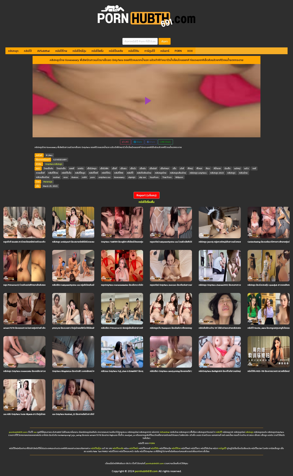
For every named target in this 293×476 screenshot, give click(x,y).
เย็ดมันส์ (153, 168)
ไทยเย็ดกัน (48, 168)
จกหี (254, 168)
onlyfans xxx (104, 177)
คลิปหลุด (13, 51)
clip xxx (142, 177)
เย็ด (174, 168)
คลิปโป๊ (28, 51)
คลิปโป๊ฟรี (93, 172)
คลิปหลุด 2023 (217, 172)
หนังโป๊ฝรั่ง (97, 51)
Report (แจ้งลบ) (146, 195)
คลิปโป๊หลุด (80, 172)
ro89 (84, 177)
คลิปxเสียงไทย (42, 177)
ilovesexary (119, 177)
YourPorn (154, 177)
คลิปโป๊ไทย (53, 172)
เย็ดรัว (133, 168)
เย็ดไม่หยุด (91, 168)
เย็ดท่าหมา (164, 168)
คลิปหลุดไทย (160, 172)
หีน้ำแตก (217, 168)
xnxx (65, 177)
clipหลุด (131, 177)
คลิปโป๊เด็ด (66, 172)
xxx (35, 432)
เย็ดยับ (143, 168)
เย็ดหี (114, 168)
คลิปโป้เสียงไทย (144, 172)
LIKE (126, 142)
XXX (190, 51)
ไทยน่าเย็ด (61, 168)
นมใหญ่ (237, 168)
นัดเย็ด (227, 168)
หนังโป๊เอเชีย (116, 51)
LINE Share (165, 142)
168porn (179, 177)
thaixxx (74, 177)
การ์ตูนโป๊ (149, 51)
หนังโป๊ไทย (61, 51)
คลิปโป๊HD (118, 172)
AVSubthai (43, 51)
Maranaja (47, 181)
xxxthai (56, 177)
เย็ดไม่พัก (104, 168)
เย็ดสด (123, 168)
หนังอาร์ (164, 51)
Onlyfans (49, 164)
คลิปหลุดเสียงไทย (178, 172)
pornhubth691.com (18, 432)
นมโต (246, 168)
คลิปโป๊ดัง (106, 172)
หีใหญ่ (190, 168)
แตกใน (80, 168)
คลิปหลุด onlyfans (198, 172)
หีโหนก (199, 168)
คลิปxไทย (243, 172)
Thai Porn (167, 177)
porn (92, 177)
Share (139, 142)
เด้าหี (182, 168)
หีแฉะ (208, 168)
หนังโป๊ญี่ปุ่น (79, 51)
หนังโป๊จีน (133, 51)
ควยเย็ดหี (40, 172)
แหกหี (71, 168)
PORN (178, 51)
